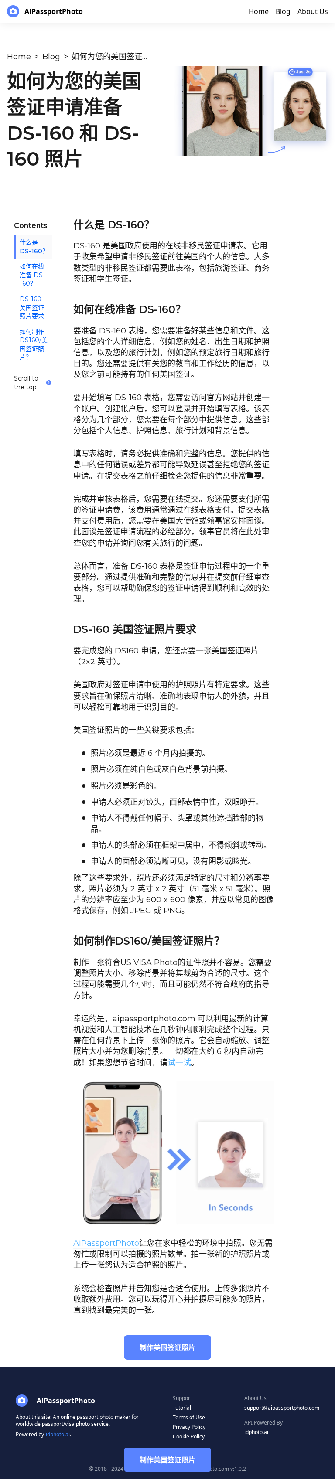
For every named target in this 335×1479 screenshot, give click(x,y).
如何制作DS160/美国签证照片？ (34, 344)
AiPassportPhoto (106, 1243)
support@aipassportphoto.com (281, 1407)
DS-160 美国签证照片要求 (32, 307)
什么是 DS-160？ (34, 246)
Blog (51, 56)
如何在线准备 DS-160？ (32, 274)
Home (19, 56)
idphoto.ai (58, 1434)
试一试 (179, 1063)
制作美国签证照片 (167, 1460)
